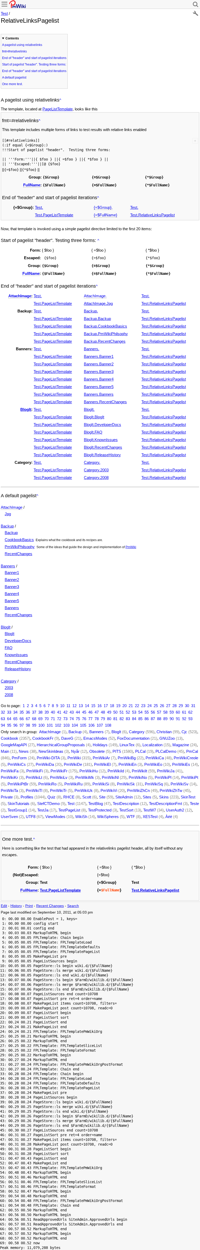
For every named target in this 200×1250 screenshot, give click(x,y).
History (16, 906)
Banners (8, 566)
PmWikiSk (126, 784)
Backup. (91, 311)
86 (147, 718)
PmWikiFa (9, 771)
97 (22, 725)
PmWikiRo (47, 784)
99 (34, 725)
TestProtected (99, 810)
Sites (147, 797)
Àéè (168, 816)
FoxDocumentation (133, 738)
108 (108, 725)
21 (131, 705)
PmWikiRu (73, 784)
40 (53, 712)
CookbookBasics (19, 539)
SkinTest (188, 797)
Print (29, 906)
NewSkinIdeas (51, 751)
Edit (4, 906)
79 (103, 718)
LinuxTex (127, 745)
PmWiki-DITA (48, 758)
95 (9, 725)
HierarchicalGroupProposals (61, 745)
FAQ (8, 647)
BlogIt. (89, 409)
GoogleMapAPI (14, 745)
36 (28, 712)
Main (5, 751)
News (24, 751)
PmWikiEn (127, 764)
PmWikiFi (34, 771)
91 (178, 718)
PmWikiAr (101, 758)
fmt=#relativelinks (14, 51)
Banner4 (12, 593)
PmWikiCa (155, 758)
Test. (39, 207)
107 (100, 725)
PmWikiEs (181, 764)
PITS (117, 751)
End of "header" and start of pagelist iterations (34, 58)
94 (3, 725)
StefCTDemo (48, 803)
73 (65, 718)
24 (149, 705)
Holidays (100, 745)
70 (47, 718)
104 (75, 725)
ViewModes (55, 816)
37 (34, 712)
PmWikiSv (180, 784)
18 (112, 705)
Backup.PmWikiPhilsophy (106, 333)
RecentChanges (18, 554)
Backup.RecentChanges (105, 341)
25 (156, 705)
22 (137, 705)
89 (165, 718)
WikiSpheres (108, 816)
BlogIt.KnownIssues (101, 439)
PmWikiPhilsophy (20, 546)
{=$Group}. (103, 207)
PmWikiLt (34, 777)
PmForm (19, 758)
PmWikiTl (34, 790)
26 (162, 705)
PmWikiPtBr (18, 784)
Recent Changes (50, 906)
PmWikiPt (189, 777)
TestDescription (126, 803)
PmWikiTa (9, 790)
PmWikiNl (110, 777)
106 (91, 725)
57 (159, 712)
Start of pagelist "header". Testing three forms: (34, 64)
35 (22, 712)
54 (140, 712)
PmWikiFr (59, 771)
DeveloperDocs (18, 640)
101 (50, 725)
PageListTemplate (57, 109)
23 (143, 705)
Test (4, 13)
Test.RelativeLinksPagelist (152, 215)
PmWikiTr (58, 790)
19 (118, 705)
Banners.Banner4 (99, 379)
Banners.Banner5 (99, 386)
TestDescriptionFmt (165, 803)
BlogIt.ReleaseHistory (102, 455)
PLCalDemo (165, 751)
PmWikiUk (83, 790)
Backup (7, 526)
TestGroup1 (17, 810)
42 (65, 712)
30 (187, 705)
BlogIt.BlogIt (94, 417)
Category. (92, 462)
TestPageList (69, 810)
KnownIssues (16, 655)
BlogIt (25, 409)
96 (15, 725)
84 (134, 718)
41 (59, 712)
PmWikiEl (102, 764)
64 (9, 718)
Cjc (184, 732)
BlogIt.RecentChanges (103, 447)
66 (22, 718)
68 (34, 718)
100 (41, 725)
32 (3, 712)
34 (15, 712)
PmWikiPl (163, 777)
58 (165, 712)
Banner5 (12, 601)
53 (134, 712)
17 (106, 705)
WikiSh (81, 816)
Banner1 (12, 572)
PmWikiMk (84, 777)
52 (128, 712)
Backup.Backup (97, 318)
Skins (164, 797)
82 (122, 718)
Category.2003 (96, 470)
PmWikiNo (138, 777)
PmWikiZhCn (138, 790)
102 (58, 725)
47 (97, 712)
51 (122, 712)
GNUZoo (167, 738)
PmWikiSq (154, 784)
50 (115, 712)
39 (47, 712)
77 (90, 718)
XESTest (150, 816)
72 (59, 718)
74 (72, 718)
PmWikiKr (9, 777)
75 (78, 718)
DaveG (67, 738)
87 (153, 718)
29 (181, 705)
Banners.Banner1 (99, 356)
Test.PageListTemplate (54, 215)
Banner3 (12, 586)
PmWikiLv (58, 777)
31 (193, 705)
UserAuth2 (175, 810)
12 (74, 705)
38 (40, 712)
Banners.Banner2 (99, 364)
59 (172, 712)
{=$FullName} (105, 215)
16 (99, 705)
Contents (12, 38)
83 (128, 718)
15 (93, 705)
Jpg (8, 514)
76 (84, 718)
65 (15, 718)
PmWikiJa (165, 771)
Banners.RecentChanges (105, 402)
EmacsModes (95, 738)
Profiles (27, 797)
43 (72, 712)
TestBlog (95, 803)
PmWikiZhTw (171, 790)
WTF (131, 816)
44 (78, 712)
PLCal (140, 751)
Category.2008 (96, 477)
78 (97, 718)
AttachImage (19, 296)
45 (84, 712)
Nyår (75, 751)
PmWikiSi (100, 784)
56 (153, 712)
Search (73, 906)
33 (9, 712)
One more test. (12, 84)
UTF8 (30, 816)
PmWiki (131, 547)
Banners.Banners (99, 394)
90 (172, 718)
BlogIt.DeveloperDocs (102, 424)
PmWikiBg (127, 758)
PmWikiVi (109, 790)
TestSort (126, 810)
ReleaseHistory (18, 669)
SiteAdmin (124, 797)
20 (124, 705)
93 (190, 718)
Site (102, 797)
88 (159, 718)
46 (90, 712)
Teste (194, 803)
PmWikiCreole (186, 758)
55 (147, 712)
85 (140, 718)
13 (81, 705)
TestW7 (149, 810)
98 (28, 725)
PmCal (192, 751)
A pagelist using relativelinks (22, 45)
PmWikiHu (88, 771)
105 (83, 725)
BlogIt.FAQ (93, 432)
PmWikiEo (153, 764)
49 (109, 712)
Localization (152, 745)
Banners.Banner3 (99, 371)
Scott (86, 797)
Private (7, 797)
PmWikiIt (139, 771)
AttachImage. (95, 296)
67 (28, 718)
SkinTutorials (18, 803)
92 (184, 718)
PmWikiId (116, 771)
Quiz (51, 797)
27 (168, 705)
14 (87, 705)
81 (115, 718)
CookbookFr (42, 738)
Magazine (180, 745)
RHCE (68, 797)
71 (53, 718)
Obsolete (97, 751)
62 (190, 712)
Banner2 (12, 579)
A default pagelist (14, 77)
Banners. (91, 349)
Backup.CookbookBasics (105, 326)
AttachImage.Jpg (98, 303)
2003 (9, 687)
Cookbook (9, 738)
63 (3, 718)
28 (174, 705)
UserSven (9, 816)
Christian (164, 732)
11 (68, 705)
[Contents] (60, 100)
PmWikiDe (73, 764)
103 (66, 725)
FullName (31, 185)
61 (184, 712)
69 (40, 718)
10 (62, 705)
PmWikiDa (45, 764)
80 (109, 718)
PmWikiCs (17, 764)
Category (8, 681)
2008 (9, 694)
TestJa (42, 810)
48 (103, 712)
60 (178, 712)
